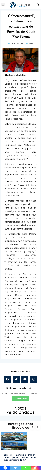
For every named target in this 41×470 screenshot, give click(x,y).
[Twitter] (16, 379)
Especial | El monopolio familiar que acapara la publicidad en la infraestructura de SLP (20, 457)
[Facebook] (7, 379)
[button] (3, 4)
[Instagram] (33, 379)
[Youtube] (24, 379)
